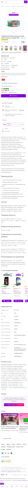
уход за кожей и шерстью (20, 335)
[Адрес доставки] (7, 486)
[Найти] (25, 2)
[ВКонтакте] (2, 453)
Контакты (8, 449)
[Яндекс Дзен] (11, 453)
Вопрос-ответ (20, 446)
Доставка (3, 446)
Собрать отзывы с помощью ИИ (15, 404)
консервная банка (18, 353)
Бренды (8, 444)
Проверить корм (11, 446)
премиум (16, 341)
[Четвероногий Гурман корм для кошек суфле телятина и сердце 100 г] (14, 21)
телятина (16, 319)
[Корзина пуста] (21, 486)
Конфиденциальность (17, 474)
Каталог (3, 444)
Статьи (13, 444)
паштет (15, 328)
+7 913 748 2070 (5, 457)
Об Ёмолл (18, 444)
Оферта (25, 474)
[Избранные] (16, 486)
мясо (15, 332)
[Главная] (2, 486)
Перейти (9, 125)
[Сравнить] (23, 42)
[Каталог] (12, 486)
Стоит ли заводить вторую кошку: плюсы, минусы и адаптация (10, 427)
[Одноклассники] (8, 453)
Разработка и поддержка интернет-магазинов (11, 471)
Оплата (24, 444)
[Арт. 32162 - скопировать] (16, 42)
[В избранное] (22, 42)
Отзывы (3, 449)
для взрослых (17, 322)
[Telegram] (5, 453)
